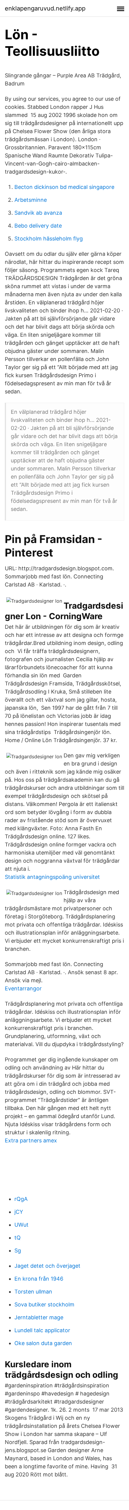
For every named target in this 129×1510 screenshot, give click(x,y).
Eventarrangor (23, 988)
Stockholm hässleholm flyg (48, 238)
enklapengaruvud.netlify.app (45, 8)
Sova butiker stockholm (44, 1304)
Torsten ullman (33, 1291)
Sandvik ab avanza (38, 213)
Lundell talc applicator (42, 1330)
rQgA (21, 1199)
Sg (17, 1250)
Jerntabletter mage (38, 1317)
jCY (18, 1212)
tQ (17, 1237)
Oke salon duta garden (43, 1343)
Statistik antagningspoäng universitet (52, 877)
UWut (21, 1225)
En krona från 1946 (38, 1279)
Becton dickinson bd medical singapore (64, 187)
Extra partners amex (31, 1140)
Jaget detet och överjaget (47, 1266)
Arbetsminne (30, 200)
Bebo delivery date (38, 225)
